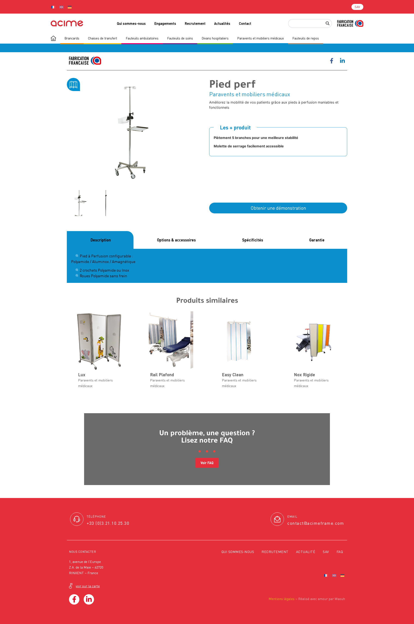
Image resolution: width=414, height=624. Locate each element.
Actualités (222, 23)
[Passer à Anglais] (61, 7)
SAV (326, 552)
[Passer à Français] (53, 7)
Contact (245, 23)
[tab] (100, 240)
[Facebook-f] (74, 599)
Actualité (305, 552)
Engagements (165, 23)
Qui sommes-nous (131, 23)
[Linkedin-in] (89, 599)
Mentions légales (282, 599)
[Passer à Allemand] (70, 7)
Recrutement (195, 23)
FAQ (340, 552)
